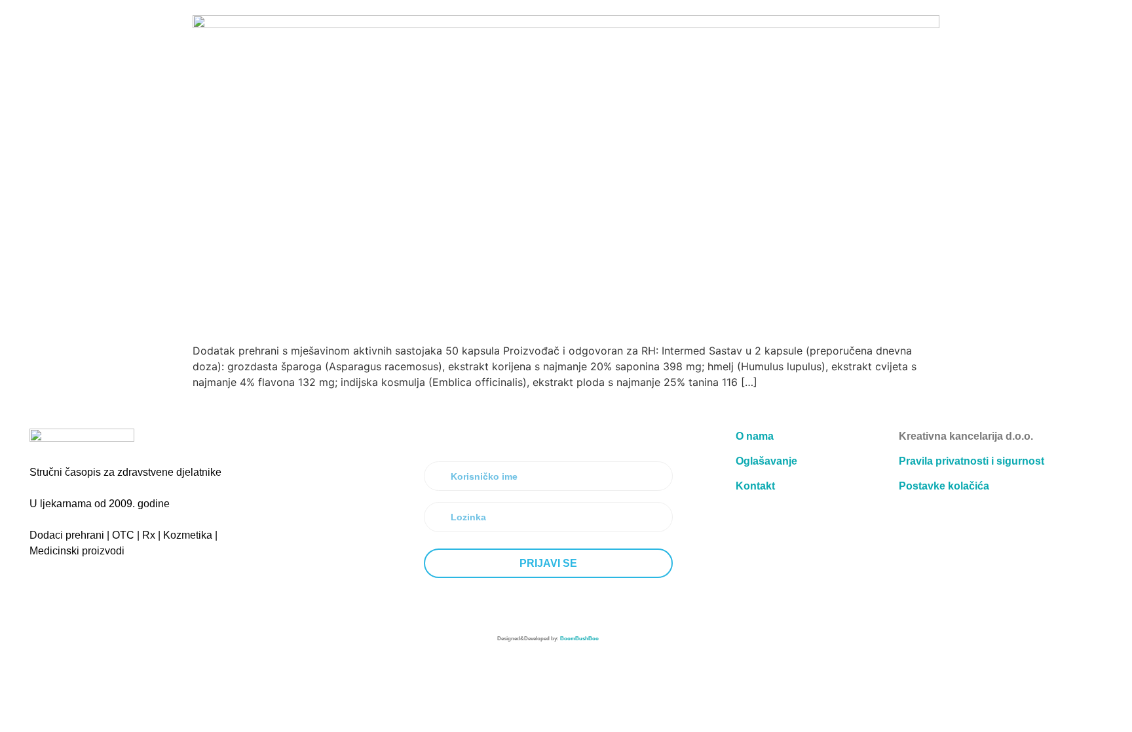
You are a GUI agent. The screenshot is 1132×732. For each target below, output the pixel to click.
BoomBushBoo (579, 639)
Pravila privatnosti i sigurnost (971, 461)
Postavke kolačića (944, 485)
